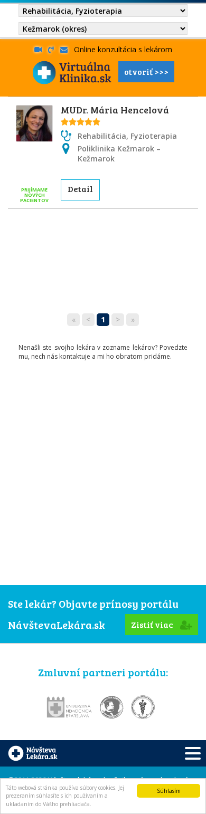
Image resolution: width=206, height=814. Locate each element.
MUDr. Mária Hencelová (115, 109)
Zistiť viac (153, 624)
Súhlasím (169, 790)
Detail (80, 188)
